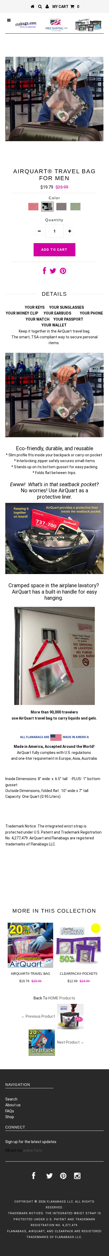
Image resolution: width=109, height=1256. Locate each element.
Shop (9, 1117)
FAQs (9, 1111)
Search (11, 1099)
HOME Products (61, 998)
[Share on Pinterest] (63, 272)
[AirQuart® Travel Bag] (30, 966)
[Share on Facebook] (44, 272)
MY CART (65, 6)
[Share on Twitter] (52, 272)
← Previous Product (38, 1016)
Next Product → (70, 1042)
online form (32, 1150)
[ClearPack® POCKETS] (78, 966)
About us (13, 1105)
